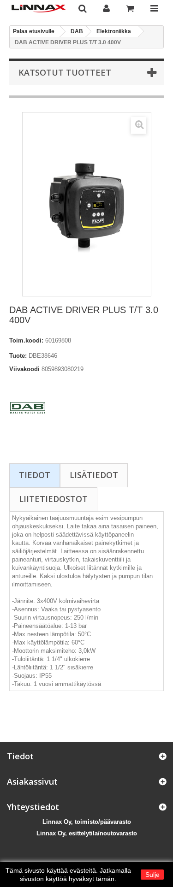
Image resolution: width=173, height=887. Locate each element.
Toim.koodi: (26, 340)
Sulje (152, 874)
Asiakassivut (32, 781)
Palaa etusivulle (33, 31)
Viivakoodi (24, 369)
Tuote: (18, 355)
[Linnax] (39, 8)
